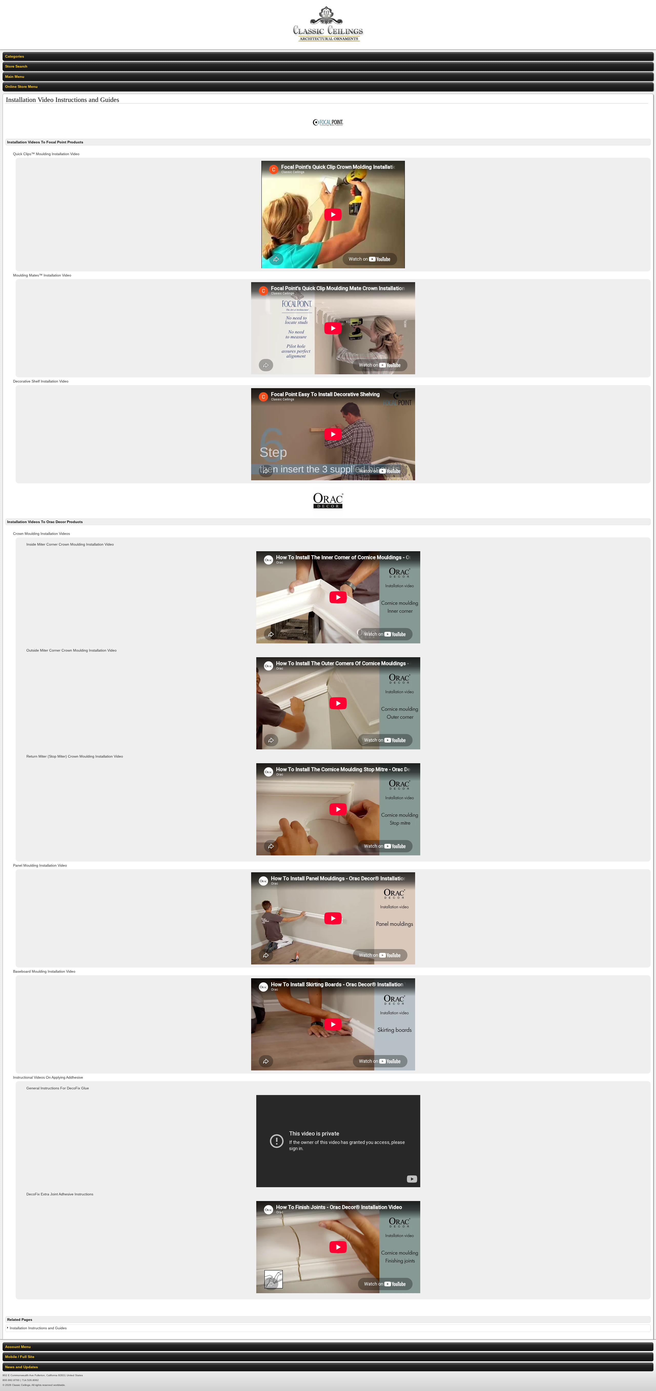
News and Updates (21, 1367)
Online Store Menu (21, 86)
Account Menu (18, 1347)
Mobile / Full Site (19, 1357)
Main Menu (14, 77)
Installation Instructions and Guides (38, 1328)
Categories (14, 56)
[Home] (328, 46)
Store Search (16, 66)
